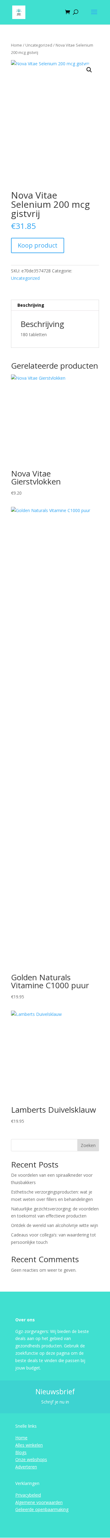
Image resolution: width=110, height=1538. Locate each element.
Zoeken (88, 1145)
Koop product (37, 245)
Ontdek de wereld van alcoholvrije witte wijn (54, 1225)
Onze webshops (31, 1459)
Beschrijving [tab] (30, 305)
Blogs (21, 1452)
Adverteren (26, 1467)
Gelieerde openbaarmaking (41, 1509)
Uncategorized (38, 45)
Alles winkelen (29, 1445)
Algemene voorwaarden (39, 1502)
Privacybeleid (28, 1495)
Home (16, 45)
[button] (89, 69)
